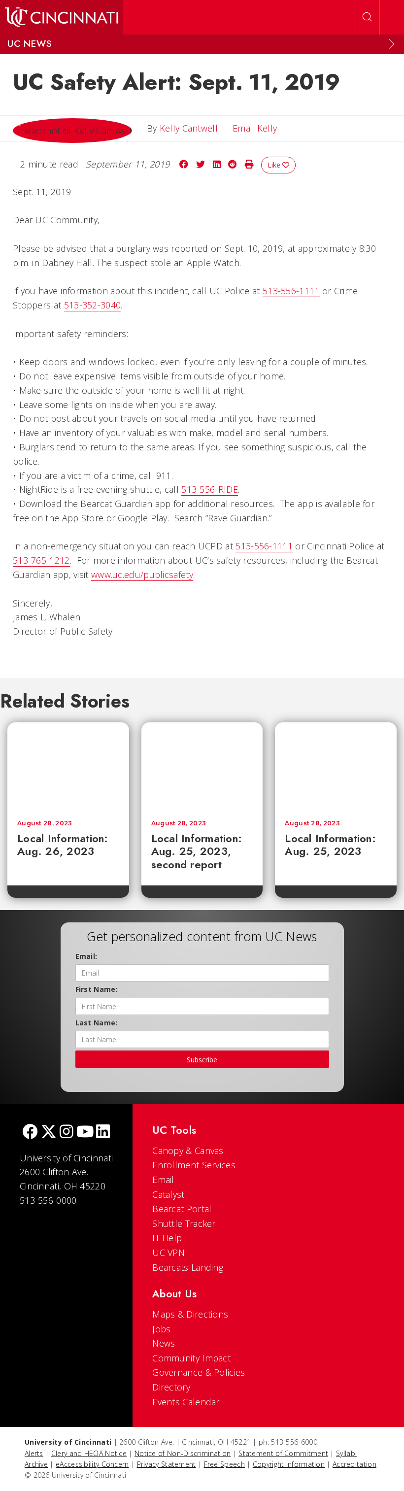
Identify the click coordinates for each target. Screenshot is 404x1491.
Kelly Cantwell (189, 128)
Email (163, 1180)
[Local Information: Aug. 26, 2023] (68, 766)
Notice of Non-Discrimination (183, 1453)
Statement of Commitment (283, 1453)
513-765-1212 (41, 560)
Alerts (34, 1453)
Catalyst (168, 1194)
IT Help (167, 1238)
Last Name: (96, 1022)
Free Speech (224, 1464)
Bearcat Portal (181, 1209)
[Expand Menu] (392, 43)
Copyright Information (289, 1464)
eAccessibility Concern (92, 1464)
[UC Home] (61, 17)
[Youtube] (85, 1132)
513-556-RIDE (209, 489)
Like (275, 164)
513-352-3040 (92, 305)
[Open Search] (367, 17)
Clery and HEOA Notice (89, 1453)
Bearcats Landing (187, 1267)
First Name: (96, 989)
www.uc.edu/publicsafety (142, 574)
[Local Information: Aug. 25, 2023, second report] (202, 766)
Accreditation (354, 1464)
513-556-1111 (291, 291)
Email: (86, 956)
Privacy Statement (166, 1464)
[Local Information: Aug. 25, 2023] (336, 766)
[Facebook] (30, 1132)
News (163, 1343)
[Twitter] (49, 1132)
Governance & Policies (198, 1372)
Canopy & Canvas (188, 1150)
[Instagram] (66, 1132)
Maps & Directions (190, 1314)
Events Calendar (186, 1402)
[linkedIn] (103, 1132)
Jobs (161, 1329)
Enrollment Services (194, 1165)
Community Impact (191, 1358)
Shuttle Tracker (184, 1223)
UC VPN (168, 1252)
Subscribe (202, 1059)
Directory (171, 1387)
